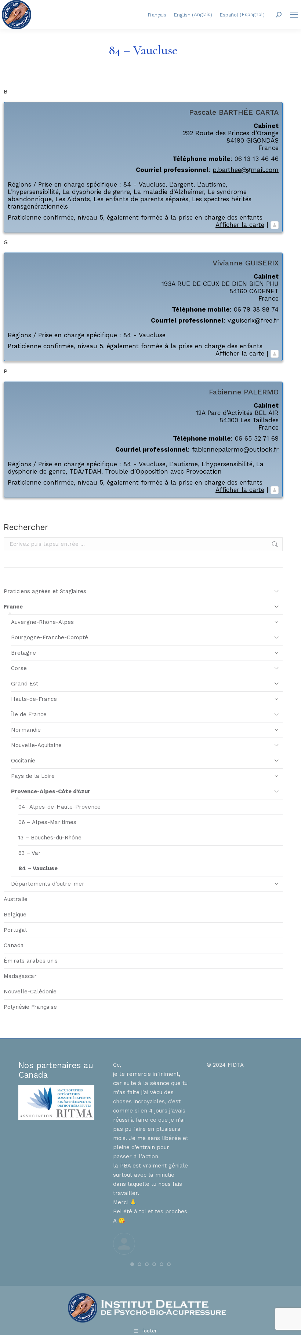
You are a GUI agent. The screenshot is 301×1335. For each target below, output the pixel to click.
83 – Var (29, 853)
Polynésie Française (30, 1007)
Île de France (29, 714)
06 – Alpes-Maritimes (47, 822)
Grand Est (24, 683)
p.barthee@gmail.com (246, 169)
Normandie (26, 730)
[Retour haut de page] (275, 224)
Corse (19, 668)
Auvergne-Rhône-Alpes (42, 622)
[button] (132, 1264)
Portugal (15, 930)
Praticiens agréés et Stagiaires (45, 591)
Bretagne (23, 653)
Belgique (15, 914)
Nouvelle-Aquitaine (36, 745)
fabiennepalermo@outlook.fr (235, 449)
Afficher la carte (239, 224)
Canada (14, 945)
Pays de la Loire (33, 776)
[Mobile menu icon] (294, 15)
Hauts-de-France (34, 699)
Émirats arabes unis (31, 960)
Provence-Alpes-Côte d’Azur (50, 791)
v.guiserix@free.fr (253, 320)
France (13, 606)
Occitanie (23, 760)
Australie (16, 899)
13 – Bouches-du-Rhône (49, 837)
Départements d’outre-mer (47, 883)
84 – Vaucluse (38, 868)
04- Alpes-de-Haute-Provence (59, 806)
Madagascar (20, 976)
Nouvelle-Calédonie (30, 991)
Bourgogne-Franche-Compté (49, 637)
